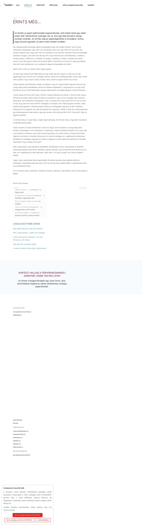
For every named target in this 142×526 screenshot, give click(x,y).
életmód (8, 5)
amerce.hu (17, 441)
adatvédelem (17, 420)
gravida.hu (17, 444)
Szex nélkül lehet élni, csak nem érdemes (28, 229)
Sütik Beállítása (43, 520)
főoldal (15, 18)
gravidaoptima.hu (19, 434)
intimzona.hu (17, 437)
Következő (83, 188)
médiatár (91, 5)
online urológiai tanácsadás (72, 5)
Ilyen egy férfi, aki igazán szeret (24, 244)
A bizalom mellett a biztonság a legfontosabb (29, 248)
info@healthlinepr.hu (28, 357)
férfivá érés (53, 5)
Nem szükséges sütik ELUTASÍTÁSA (19, 520)
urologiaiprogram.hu (20, 431)
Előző (16, 188)
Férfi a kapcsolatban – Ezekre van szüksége (29, 233)
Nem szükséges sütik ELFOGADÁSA (27, 515)
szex (18, 5)
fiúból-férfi (41, 5)
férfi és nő (28, 5)
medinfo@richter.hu (23, 480)
